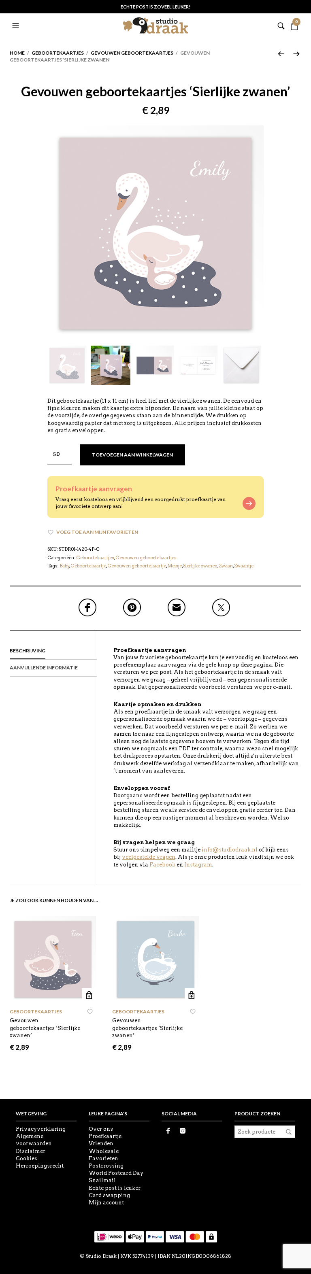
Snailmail (102, 1180)
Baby (64, 566)
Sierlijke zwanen (200, 566)
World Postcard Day (116, 1173)
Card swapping (109, 1195)
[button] (16, 25)
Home (17, 53)
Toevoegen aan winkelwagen (132, 455)
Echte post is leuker (115, 1188)
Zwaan (226, 566)
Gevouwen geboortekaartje (136, 566)
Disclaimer (30, 1151)
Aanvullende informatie (44, 668)
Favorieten (103, 1158)
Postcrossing (106, 1166)
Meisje (174, 566)
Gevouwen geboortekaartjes (132, 53)
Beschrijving (27, 651)
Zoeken (288, 1132)
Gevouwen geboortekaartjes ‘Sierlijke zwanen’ (45, 1027)
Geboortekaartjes (58, 53)
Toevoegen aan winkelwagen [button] (89, 995)
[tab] (53, 651)
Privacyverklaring (41, 1129)
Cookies (26, 1158)
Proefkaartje (105, 1136)
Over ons (101, 1129)
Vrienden (101, 1143)
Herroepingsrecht (40, 1166)
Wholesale (104, 1151)
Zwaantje (243, 566)
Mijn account (106, 1203)
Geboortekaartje (88, 566)
